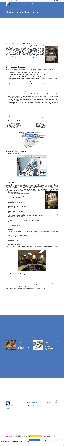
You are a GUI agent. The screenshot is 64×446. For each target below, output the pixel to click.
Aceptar (34, 440)
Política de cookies (3, 444)
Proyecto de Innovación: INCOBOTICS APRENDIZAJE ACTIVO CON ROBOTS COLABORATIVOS (22, 345)
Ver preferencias (57, 440)
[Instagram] (51, 0)
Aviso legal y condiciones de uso (23, 444)
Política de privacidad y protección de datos (12, 444)
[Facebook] (54, 0)
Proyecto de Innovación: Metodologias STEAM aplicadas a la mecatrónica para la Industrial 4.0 (51, 345)
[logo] (8, 4)
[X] (56, 0)
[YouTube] (53, 0)
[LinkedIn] (57, 0)
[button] (58, 4)
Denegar (46, 440)
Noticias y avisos (20, 341)
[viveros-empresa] (15, 436)
